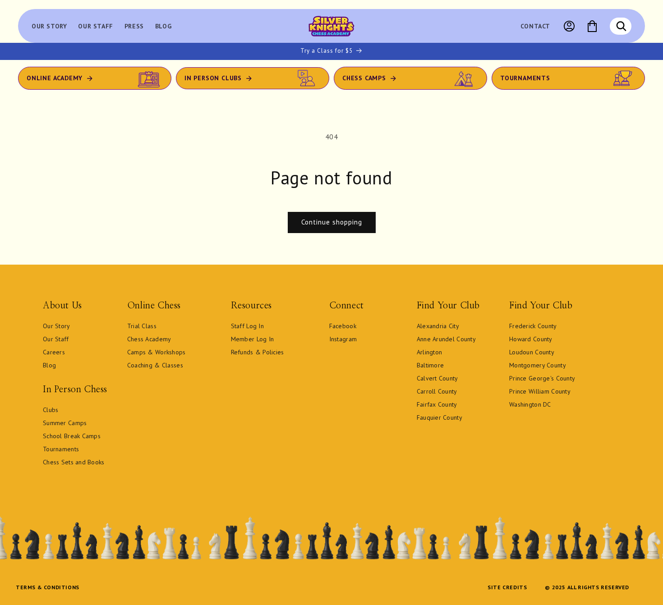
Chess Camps (364, 78)
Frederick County (533, 326)
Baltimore (430, 365)
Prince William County (540, 391)
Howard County (530, 339)
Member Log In (252, 339)
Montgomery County (537, 365)
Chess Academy (149, 339)
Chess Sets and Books (74, 462)
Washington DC (530, 404)
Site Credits (507, 587)
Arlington (429, 352)
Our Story (56, 326)
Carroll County (437, 391)
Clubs (50, 410)
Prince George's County (542, 378)
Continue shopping (331, 222)
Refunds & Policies (257, 352)
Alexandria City (438, 326)
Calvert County (437, 378)
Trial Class (142, 326)
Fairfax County (437, 404)
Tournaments (525, 78)
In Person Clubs (213, 78)
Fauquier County (439, 417)
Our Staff (56, 339)
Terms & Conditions (47, 587)
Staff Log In (247, 326)
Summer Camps (65, 423)
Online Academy (55, 78)
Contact (535, 26)
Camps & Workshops (156, 352)
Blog (49, 365)
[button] (621, 26)
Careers (54, 352)
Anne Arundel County (446, 339)
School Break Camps (72, 436)
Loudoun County (531, 352)
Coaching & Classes (155, 365)
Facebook (342, 326)
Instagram (343, 339)
